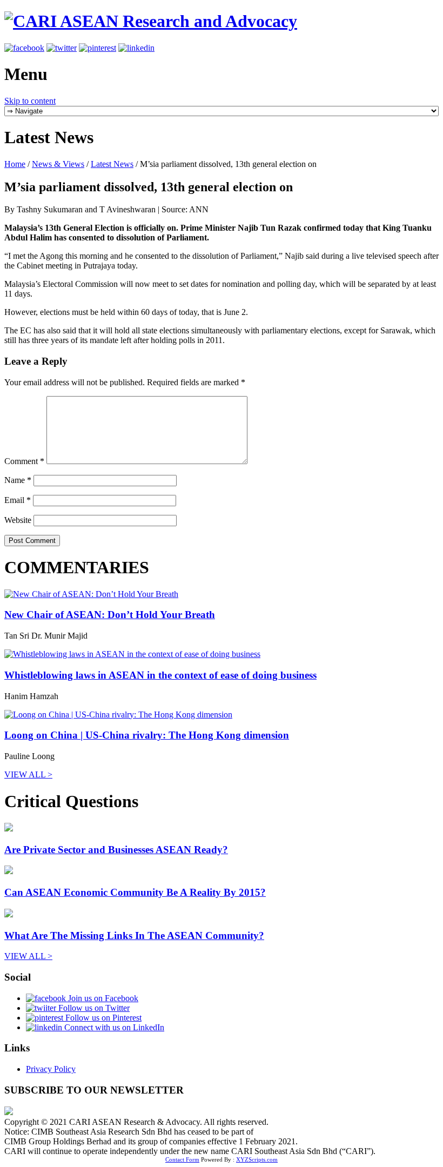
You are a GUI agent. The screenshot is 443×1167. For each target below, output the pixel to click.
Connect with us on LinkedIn (113, 1027)
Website (17, 520)
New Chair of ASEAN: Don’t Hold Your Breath (109, 614)
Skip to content (30, 100)
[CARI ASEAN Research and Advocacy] (150, 21)
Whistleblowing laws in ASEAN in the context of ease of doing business (160, 675)
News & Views (58, 164)
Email (17, 500)
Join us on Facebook (102, 998)
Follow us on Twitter (93, 1007)
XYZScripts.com (257, 1159)
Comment (24, 461)
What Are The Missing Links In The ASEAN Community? (134, 935)
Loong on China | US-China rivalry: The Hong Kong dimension (146, 735)
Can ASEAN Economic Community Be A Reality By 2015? (135, 892)
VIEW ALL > (28, 774)
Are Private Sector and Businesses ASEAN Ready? (116, 849)
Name (17, 480)
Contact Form (182, 1159)
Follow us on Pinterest (102, 1017)
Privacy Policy (51, 1069)
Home (14, 164)
